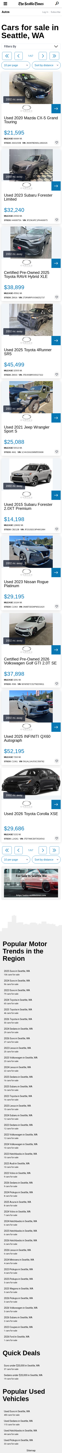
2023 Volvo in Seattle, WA (17, 1175)
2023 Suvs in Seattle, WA (17, 992)
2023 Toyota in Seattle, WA (18, 1098)
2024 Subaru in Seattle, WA (18, 1117)
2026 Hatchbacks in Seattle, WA (20, 1242)
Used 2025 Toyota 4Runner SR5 (28, 352)
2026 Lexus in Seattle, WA (17, 1252)
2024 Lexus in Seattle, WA (17, 1069)
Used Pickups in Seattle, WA (18, 1442)
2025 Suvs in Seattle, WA (17, 973)
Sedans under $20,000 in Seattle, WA (23, 1377)
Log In (45, 11)
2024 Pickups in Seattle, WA (18, 1194)
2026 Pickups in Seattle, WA (18, 1300)
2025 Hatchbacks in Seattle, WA (20, 1233)
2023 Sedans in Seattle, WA (18, 1127)
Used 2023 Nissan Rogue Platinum (26, 584)
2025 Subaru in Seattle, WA (18, 1088)
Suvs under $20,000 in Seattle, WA (22, 1367)
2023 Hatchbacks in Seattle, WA (20, 1156)
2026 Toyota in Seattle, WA (18, 1021)
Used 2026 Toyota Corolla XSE (31, 814)
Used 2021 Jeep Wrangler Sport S (26, 429)
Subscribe (55, 11)
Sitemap (31, 1450)
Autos (5, 12)
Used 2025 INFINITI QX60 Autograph (27, 738)
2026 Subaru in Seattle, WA (18, 1319)
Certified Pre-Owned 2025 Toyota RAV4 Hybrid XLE (26, 275)
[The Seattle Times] (31, 4)
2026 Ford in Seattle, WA (16, 1338)
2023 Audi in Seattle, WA (17, 1165)
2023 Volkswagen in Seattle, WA (21, 1136)
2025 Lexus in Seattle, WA (17, 1107)
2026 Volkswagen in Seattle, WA (21, 1310)
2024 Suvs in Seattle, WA (17, 982)
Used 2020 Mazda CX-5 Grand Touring (31, 120)
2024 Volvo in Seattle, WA (17, 1213)
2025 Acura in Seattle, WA (17, 1204)
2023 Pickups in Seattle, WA (18, 1271)
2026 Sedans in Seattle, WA (18, 1184)
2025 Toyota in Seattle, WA (18, 1011)
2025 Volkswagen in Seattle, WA (21, 1059)
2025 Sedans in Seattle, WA (18, 1079)
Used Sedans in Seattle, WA (18, 1423)
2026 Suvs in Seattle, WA (17, 1040)
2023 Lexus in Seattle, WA (17, 1050)
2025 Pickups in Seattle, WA (18, 1281)
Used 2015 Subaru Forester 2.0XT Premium (28, 506)
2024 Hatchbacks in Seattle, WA (20, 1223)
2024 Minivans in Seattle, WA (19, 1261)
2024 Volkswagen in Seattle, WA (21, 1146)
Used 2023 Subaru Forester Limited (28, 197)
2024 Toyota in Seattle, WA (18, 1002)
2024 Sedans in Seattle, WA (18, 1030)
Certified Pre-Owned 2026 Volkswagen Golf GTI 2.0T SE (30, 661)
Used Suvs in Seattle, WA (17, 1413)
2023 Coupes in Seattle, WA (18, 1329)
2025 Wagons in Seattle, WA (18, 1290)
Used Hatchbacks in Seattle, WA (20, 1432)
